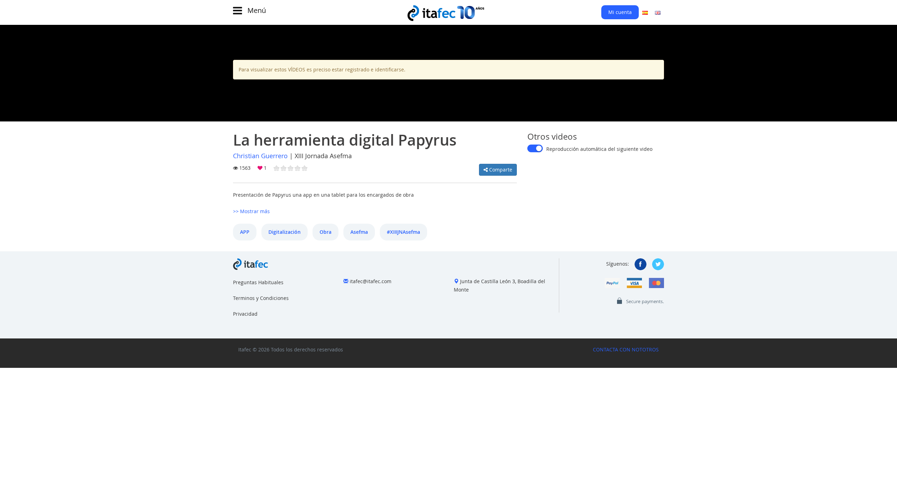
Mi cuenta (620, 12)
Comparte (500, 169)
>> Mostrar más (251, 211)
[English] (657, 12)
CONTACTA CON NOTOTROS (626, 349)
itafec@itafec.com (370, 281)
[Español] (645, 12)
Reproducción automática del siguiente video (599, 149)
